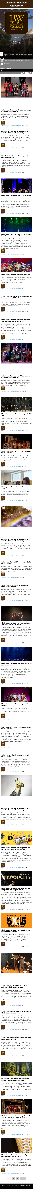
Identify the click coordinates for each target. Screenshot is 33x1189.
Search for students (5, 68)
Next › (22, 1179)
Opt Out (25, 1187)
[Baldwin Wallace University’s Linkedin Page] (27, 73)
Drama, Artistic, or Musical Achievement (11, 125)
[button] (16, 101)
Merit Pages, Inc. (15, 1185)
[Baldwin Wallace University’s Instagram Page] (31, 73)
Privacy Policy (18, 1187)
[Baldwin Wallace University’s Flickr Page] (32, 73)
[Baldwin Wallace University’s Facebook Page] (24, 73)
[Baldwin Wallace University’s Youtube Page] (29, 73)
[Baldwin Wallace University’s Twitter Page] (25, 73)
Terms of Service (10, 1187)
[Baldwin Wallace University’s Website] (22, 73)
